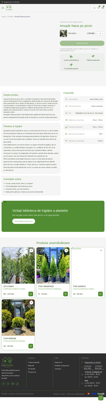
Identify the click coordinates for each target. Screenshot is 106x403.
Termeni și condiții (59, 394)
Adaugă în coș (82, 43)
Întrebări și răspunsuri (62, 366)
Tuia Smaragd (46, 286)
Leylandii (8, 286)
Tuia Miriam (9, 338)
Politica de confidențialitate (75, 394)
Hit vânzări (31, 369)
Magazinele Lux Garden (12, 2)
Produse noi (32, 372)
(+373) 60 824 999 (98, 367)
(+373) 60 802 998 (87, 367)
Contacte (58, 369)
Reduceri (31, 366)
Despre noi (58, 362)
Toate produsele (33, 362)
